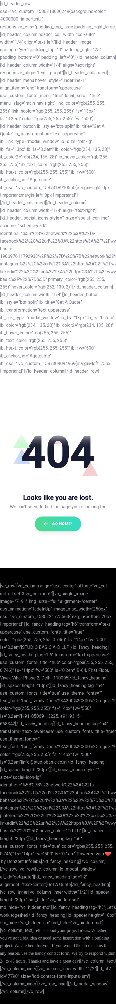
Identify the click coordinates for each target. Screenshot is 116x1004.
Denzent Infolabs (24, 861)
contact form (58, 953)
